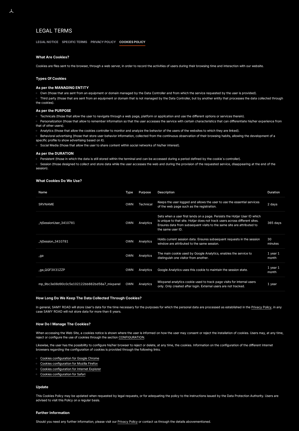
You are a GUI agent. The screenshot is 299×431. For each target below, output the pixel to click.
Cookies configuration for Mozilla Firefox (69, 363)
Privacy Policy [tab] (103, 42)
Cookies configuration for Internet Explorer (70, 369)
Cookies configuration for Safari (62, 374)
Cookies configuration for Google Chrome (69, 358)
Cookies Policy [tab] (132, 42)
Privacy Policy (261, 307)
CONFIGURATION (131, 337)
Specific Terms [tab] (74, 42)
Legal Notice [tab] (47, 42)
